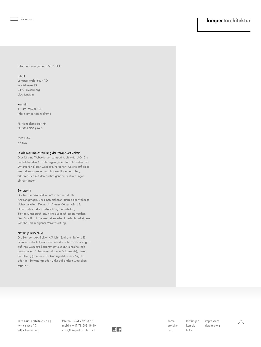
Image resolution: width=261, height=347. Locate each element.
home (171, 321)
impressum (212, 321)
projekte (172, 325)
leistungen (192, 321)
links (189, 330)
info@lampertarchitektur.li (34, 114)
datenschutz (212, 325)
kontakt (190, 325)
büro (170, 330)
